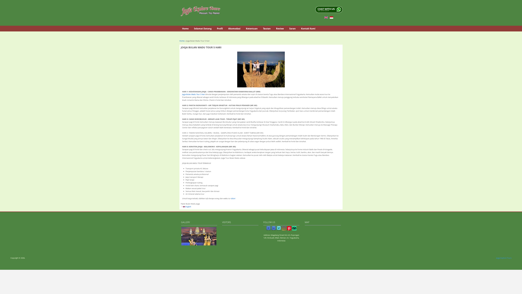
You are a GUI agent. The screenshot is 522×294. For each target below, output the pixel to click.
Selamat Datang (203, 28)
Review (280, 28)
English (188, 206)
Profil (220, 28)
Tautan (267, 28)
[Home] (200, 11)
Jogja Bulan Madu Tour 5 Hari (193, 94)
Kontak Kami (308, 28)
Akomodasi (234, 28)
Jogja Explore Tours (504, 258)
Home (185, 28)
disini (233, 198)
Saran (292, 28)
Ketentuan (252, 28)
